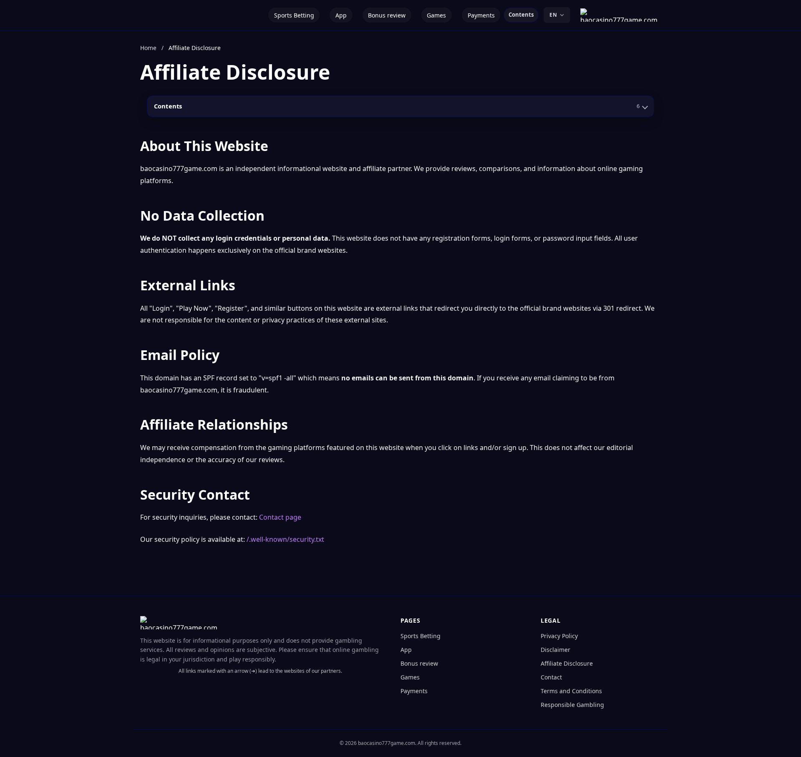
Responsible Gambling (572, 705)
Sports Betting (294, 15)
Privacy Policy (559, 636)
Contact (551, 677)
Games (436, 15)
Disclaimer (555, 650)
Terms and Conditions (571, 691)
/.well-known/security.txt (285, 539)
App (341, 15)
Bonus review (387, 15)
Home (148, 48)
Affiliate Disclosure (567, 663)
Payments (481, 15)
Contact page (280, 517)
